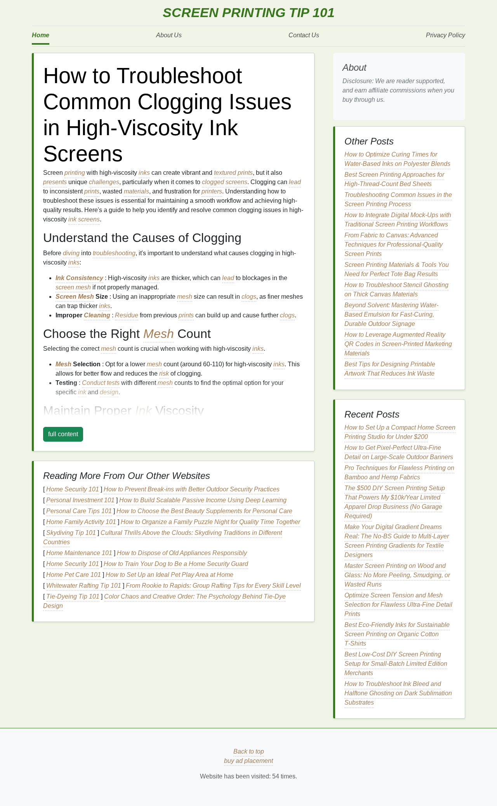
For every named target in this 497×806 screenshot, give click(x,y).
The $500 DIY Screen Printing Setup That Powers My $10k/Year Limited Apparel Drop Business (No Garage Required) (394, 502)
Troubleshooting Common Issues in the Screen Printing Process (398, 199)
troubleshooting (114, 253)
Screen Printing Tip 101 (249, 12)
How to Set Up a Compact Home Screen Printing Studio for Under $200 (399, 432)
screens (236, 182)
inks (144, 172)
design (109, 392)
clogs (249, 296)
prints (245, 172)
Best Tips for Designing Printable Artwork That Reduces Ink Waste (389, 369)
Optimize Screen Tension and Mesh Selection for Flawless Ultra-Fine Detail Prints (398, 604)
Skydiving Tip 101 (71, 532)
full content (63, 434)
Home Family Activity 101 (81, 522)
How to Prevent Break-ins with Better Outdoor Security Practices (192, 489)
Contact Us (303, 35)
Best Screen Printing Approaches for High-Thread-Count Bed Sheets (394, 179)
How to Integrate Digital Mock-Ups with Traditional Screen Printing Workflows (397, 220)
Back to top (248, 751)
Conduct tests (101, 382)
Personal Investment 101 (80, 500)
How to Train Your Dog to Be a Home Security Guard (176, 564)
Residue (126, 315)
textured (225, 172)
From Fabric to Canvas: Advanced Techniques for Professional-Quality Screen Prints (393, 244)
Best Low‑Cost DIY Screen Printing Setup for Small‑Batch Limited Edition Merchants (395, 663)
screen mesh (73, 287)
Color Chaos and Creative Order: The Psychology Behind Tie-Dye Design (164, 601)
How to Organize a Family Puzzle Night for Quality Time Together (210, 522)
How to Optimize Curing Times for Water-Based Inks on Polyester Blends (397, 159)
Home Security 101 (72, 489)
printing (74, 172)
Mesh (158, 334)
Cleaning (97, 315)
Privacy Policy (445, 35)
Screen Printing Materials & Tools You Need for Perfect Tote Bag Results (396, 269)
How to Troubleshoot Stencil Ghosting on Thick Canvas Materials (396, 290)
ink (72, 219)
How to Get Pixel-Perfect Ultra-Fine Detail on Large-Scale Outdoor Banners (398, 452)
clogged (213, 182)
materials (136, 191)
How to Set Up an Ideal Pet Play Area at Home (169, 574)
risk (164, 373)
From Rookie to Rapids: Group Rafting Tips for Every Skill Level (213, 585)
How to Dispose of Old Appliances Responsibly (182, 553)
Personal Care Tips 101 (79, 511)
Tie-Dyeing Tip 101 (72, 596)
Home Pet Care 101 (73, 574)
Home (40, 35)
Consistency (84, 278)
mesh (184, 296)
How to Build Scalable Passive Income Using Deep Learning (203, 500)
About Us (169, 35)
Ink (60, 278)
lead (295, 182)
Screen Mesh (75, 296)
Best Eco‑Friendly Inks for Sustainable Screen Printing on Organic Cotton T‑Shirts (397, 634)
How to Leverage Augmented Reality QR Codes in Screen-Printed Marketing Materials (398, 344)
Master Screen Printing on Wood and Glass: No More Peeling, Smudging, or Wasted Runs (397, 575)
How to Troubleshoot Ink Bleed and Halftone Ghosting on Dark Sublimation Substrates (398, 693)
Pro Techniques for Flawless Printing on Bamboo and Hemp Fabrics (399, 472)
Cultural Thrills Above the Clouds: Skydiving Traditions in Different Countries (162, 537)
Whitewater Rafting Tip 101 (83, 585)
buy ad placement (248, 760)
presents (55, 182)
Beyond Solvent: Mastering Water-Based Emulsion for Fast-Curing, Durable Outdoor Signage (391, 314)
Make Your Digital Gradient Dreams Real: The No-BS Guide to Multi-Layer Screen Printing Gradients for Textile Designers (396, 541)
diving (71, 253)
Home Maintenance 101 (79, 553)
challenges (104, 182)
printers (212, 191)
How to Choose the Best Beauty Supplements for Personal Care (204, 511)
